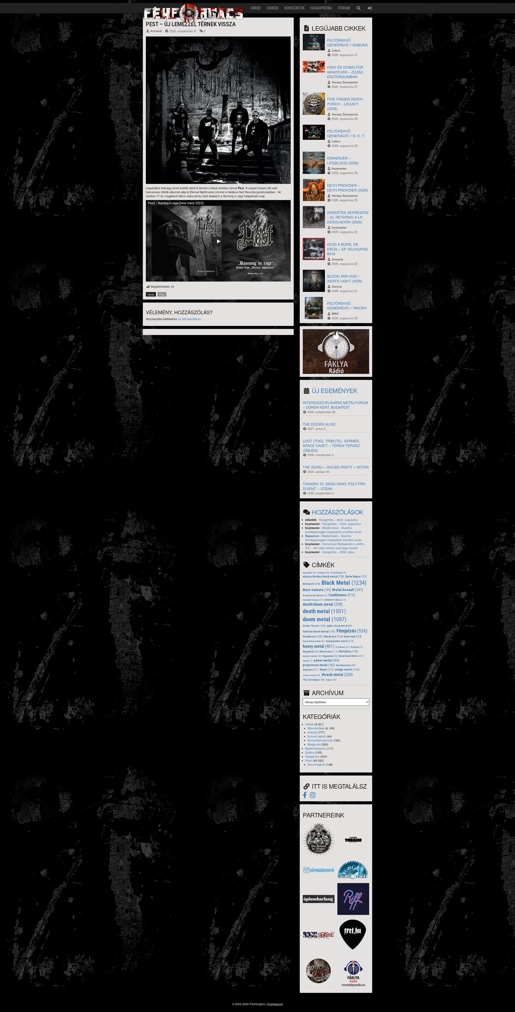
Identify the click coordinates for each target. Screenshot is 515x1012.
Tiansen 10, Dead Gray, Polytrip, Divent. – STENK (334, 486)
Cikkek (272, 8)
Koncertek (294, 8)
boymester (339, 168)
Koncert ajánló (317, 736)
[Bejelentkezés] (369, 8)
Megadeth (310, 651)
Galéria (309, 752)
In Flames (343, 647)
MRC (335, 313)
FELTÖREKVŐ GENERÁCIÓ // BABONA (347, 42)
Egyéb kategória (315, 748)
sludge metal (347, 669)
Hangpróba (321, 8)
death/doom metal (323, 604)
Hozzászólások (337, 512)
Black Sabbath (317, 590)
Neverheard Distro (351, 656)
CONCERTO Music (335, 600)
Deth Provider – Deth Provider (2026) (347, 187)
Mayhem (357, 647)
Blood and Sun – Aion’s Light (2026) (344, 278)
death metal (324, 611)
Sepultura (310, 669)
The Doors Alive (319, 424)
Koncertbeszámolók (320, 740)
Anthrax (324, 572)
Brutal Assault (347, 590)
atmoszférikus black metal (323, 576)
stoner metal (311, 675)
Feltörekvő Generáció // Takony (347, 305)
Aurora (337, 286)
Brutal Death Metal (315, 595)
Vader (331, 679)
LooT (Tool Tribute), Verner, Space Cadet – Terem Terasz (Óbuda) (331, 445)
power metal (326, 660)
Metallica (348, 651)
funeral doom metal (319, 631)
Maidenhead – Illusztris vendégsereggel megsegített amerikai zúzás (333, 530)
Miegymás (314, 744)
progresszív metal (319, 665)
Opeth (308, 660)
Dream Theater (314, 625)
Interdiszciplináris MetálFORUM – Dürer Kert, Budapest (335, 405)
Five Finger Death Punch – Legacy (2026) (345, 103)
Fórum (344, 8)
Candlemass (342, 595)
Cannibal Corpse (313, 600)
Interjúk (312, 732)
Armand (156, 31)
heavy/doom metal (314, 641)
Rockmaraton (345, 665)
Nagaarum (312, 536)
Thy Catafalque (313, 679)
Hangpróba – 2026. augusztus (338, 520)
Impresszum (275, 1004)
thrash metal (337, 674)
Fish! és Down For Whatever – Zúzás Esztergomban (345, 71)
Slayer (326, 669)
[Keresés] (358, 8)
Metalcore (328, 651)
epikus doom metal (339, 625)
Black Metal (344, 582)
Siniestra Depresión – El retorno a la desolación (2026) (347, 217)
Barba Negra (356, 576)
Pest (162, 294)
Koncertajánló (316, 764)
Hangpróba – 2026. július (338, 552)
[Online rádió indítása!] (336, 351)
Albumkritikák (316, 728)
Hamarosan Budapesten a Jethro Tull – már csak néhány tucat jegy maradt (335, 546)
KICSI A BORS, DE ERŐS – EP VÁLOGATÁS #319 (347, 249)
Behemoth (311, 583)
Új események (334, 390)
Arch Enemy (338, 572)
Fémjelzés (352, 631)
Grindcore (313, 636)
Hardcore (333, 636)
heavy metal (318, 646)
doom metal (324, 619)
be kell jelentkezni (189, 319)
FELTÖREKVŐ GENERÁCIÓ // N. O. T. (346, 133)
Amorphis (309, 572)
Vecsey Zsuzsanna (345, 82)
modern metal (312, 656)
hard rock (353, 636)
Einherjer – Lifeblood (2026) (343, 160)
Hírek (255, 8)
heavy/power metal (339, 641)
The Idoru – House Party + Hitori (336, 467)
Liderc (336, 50)
